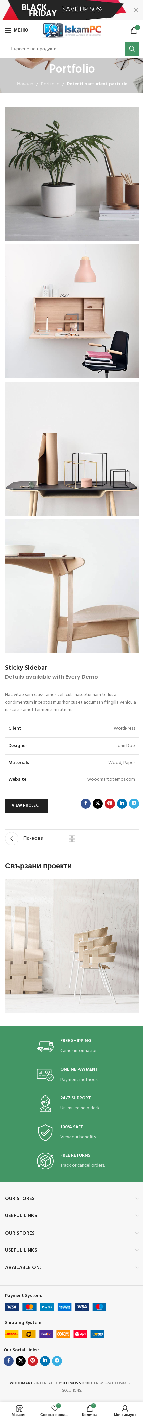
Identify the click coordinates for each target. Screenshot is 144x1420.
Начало (25, 84)
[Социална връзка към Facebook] (86, 804)
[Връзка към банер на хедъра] (72, 10)
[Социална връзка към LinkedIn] (122, 804)
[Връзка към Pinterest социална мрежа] (110, 804)
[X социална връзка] (98, 804)
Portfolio (50, 84)
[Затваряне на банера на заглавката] (135, 10)
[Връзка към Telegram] (134, 804)
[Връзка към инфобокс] (72, 1046)
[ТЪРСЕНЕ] (132, 49)
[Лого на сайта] (72, 30)
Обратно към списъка (72, 838)
